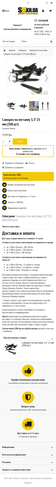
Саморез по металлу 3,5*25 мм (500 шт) (38, 344)
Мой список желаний (46, 3)
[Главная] (4, 50)
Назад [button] (9, 78)
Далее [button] (46, 78)
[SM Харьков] (28, 11)
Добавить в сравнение (14, 167)
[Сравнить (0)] (51, 3)
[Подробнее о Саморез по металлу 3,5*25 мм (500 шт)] (12, 349)
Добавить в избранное (14, 163)
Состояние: (5, 128)
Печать (31, 163)
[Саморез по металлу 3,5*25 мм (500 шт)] (11, 106)
